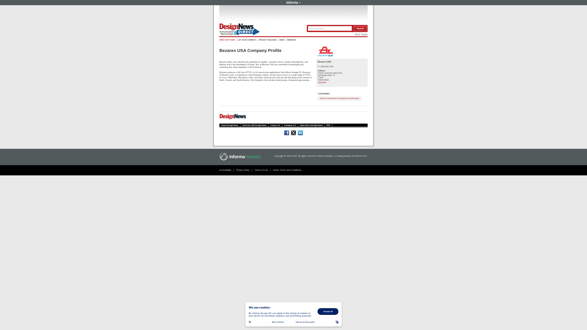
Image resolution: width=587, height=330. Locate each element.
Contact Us (275, 125)
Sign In (357, 34)
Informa (293, 2)
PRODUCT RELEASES (268, 40)
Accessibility (225, 170)
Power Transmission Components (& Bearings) (339, 98)
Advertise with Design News (254, 125)
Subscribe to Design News (311, 125)
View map (322, 82)
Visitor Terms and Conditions (287, 170)
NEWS (281, 40)
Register (364, 34)
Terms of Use (261, 170)
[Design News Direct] (239, 35)
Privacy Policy (242, 170)
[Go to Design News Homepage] (232, 119)
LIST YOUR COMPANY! (247, 40)
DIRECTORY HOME (227, 40)
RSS (328, 125)
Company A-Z (290, 125)
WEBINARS (291, 40)
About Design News (229, 125)
